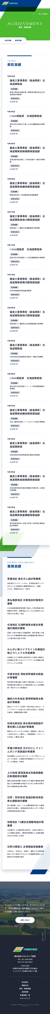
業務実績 (18, 40)
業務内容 (25, 985)
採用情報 (25, 992)
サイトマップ (25, 998)
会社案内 (25, 982)
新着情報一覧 (25, 995)
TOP (34, 14)
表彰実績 (8, 40)
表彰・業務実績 (25, 988)
